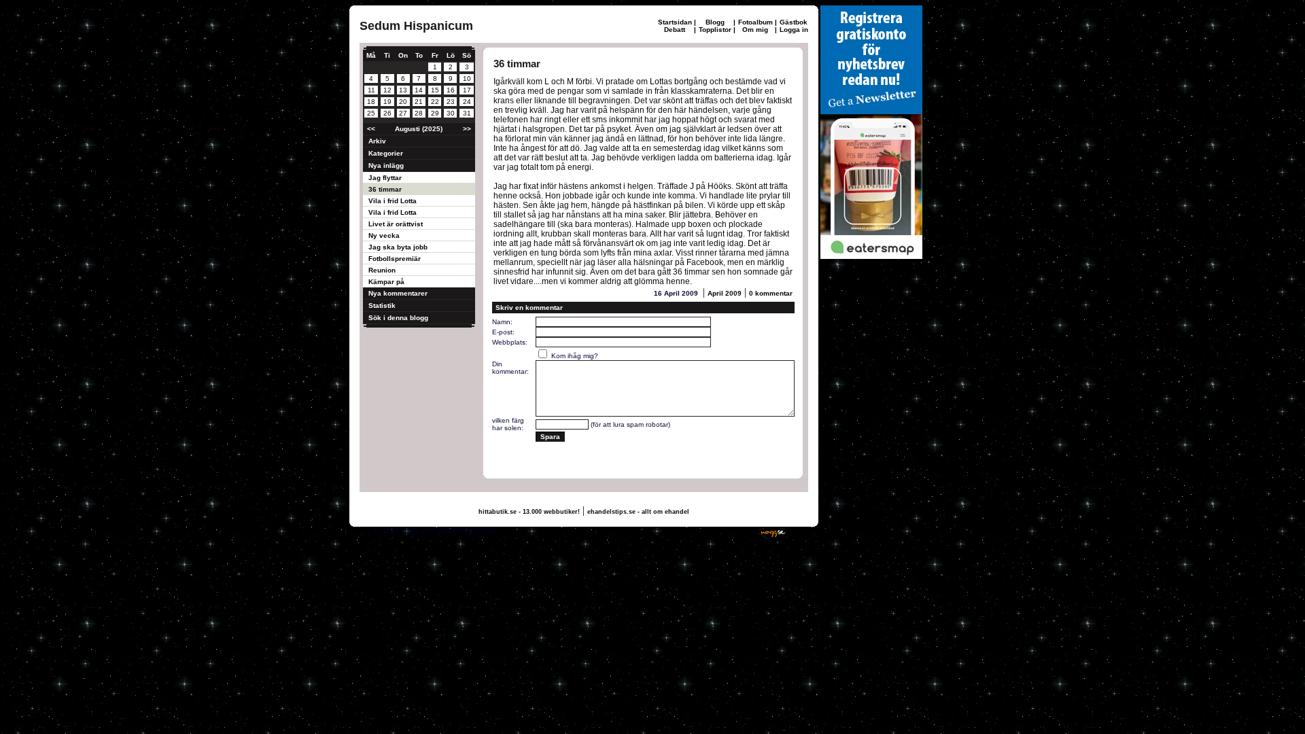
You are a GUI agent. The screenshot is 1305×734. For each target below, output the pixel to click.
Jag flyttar (385, 177)
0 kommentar (771, 293)
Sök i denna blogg (398, 317)
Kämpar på (386, 281)
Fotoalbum (755, 22)
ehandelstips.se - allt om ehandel (638, 511)
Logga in (794, 29)
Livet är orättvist (395, 224)
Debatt (674, 29)
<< (371, 129)
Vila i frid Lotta (392, 201)
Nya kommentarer (398, 293)
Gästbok (793, 22)
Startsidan (675, 22)
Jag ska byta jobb (398, 247)
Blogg (715, 22)
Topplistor (715, 29)
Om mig (755, 29)
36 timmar (385, 189)
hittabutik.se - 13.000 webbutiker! (529, 511)
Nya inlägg (386, 165)
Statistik (382, 305)
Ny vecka (384, 235)
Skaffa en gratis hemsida (712, 530)
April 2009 (725, 293)
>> (467, 129)
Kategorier (385, 153)
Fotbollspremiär (394, 258)
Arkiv (377, 141)
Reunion (382, 270)
